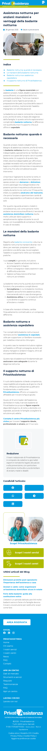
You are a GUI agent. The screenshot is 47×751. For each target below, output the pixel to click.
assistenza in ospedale (29, 335)
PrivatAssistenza (11, 392)
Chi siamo (8, 646)
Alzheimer (35, 182)
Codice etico (14, 733)
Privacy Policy (16, 736)
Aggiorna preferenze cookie (23, 738)
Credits (35, 733)
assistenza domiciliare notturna (18, 214)
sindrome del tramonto (32, 193)
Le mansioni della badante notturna (22, 73)
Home (6, 642)
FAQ (5, 660)
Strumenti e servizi (12, 677)
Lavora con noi (10, 701)
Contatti (7, 663)
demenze (24, 182)
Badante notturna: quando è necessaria (24, 70)
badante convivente (23, 242)
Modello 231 (26, 733)
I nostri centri (9, 653)
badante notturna (23, 122)
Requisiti (7, 681)
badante (10, 90)
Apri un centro (10, 691)
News (6, 656)
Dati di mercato (11, 673)
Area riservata (17, 622)
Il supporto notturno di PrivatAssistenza (24, 81)
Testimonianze (10, 684)
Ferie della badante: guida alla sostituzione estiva (17, 595)
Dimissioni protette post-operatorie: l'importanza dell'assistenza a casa (20, 581)
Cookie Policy (30, 736)
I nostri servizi (10, 649)
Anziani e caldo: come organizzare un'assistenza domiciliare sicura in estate (22, 588)
